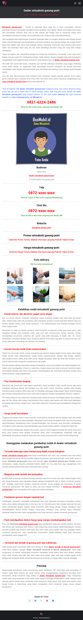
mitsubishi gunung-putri (28, 524)
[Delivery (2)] (41, 276)
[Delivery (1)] (15, 276)
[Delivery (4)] (15, 294)
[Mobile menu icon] (79, 3)
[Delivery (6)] (67, 294)
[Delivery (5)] (41, 294)
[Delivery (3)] (67, 276)
